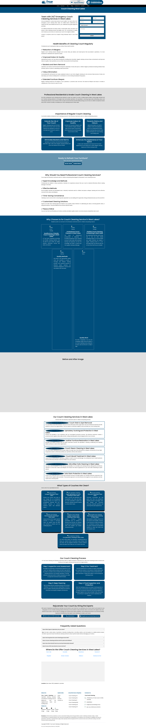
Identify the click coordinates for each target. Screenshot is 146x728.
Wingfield (49, 655)
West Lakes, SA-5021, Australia (51, 616)
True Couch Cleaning (54, 724)
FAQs (88, 6)
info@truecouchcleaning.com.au (90, 616)
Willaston (81, 655)
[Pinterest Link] (48, 709)
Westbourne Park (97, 655)
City (68, 6)
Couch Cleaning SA (73, 700)
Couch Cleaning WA (73, 698)
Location (83, 6)
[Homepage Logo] (47, 2)
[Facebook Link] (43, 709)
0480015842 (96, 2)
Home (58, 6)
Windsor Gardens (65, 655)
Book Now (68, 163)
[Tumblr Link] (52, 709)
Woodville (65, 652)
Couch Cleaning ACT (73, 706)
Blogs (72, 6)
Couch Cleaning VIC (73, 695)
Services (62, 6)
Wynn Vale (48, 652)
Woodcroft (97, 652)
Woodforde (81, 652)
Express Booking (79, 2)
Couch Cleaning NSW (73, 702)
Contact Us (77, 6)
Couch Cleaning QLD (73, 704)
